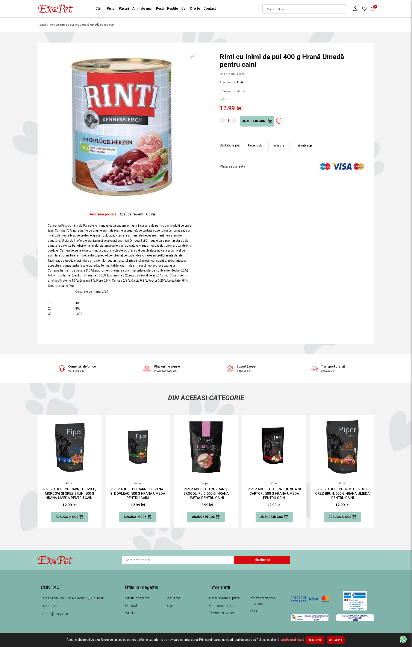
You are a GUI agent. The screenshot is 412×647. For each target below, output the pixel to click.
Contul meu (173, 598)
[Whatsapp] (403, 639)
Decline (315, 640)
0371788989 (52, 606)
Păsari (124, 8)
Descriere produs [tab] (102, 214)
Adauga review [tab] (131, 214)
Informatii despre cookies (262, 601)
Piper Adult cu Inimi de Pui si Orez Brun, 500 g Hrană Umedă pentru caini (342, 493)
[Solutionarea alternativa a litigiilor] (309, 618)
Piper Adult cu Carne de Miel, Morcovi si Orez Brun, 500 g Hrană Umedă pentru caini (69, 493)
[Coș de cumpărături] (372, 8)
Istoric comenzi (137, 598)
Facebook (255, 145)
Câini (99, 8)
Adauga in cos (254, 121)
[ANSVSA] (355, 600)
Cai (183, 8)
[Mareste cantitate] (234, 120)
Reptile (172, 8)
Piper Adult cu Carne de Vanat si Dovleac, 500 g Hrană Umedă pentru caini (137, 493)
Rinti (240, 82)
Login (169, 606)
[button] (191, 56)
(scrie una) (239, 91)
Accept (335, 640)
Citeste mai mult (290, 640)
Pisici (111, 8)
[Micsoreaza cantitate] (222, 120)
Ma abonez (262, 560)
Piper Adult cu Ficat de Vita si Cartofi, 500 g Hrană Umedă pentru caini (274, 493)
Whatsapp (305, 145)
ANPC (254, 611)
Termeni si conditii (222, 613)
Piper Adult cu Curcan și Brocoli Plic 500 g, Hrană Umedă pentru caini (206, 493)
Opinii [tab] (150, 214)
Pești (160, 8)
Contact (209, 8)
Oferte (195, 8)
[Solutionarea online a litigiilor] (355, 618)
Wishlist (130, 613)
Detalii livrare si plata (224, 598)
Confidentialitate (221, 606)
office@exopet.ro (55, 614)
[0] (364, 8)
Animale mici (142, 8)
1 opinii (234, 91)
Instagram (280, 145)
